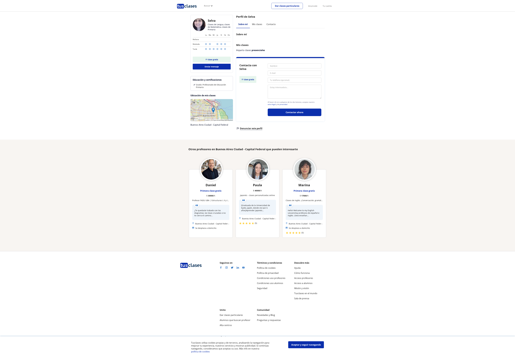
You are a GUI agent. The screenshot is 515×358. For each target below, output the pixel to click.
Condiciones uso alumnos (270, 283)
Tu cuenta (327, 6)
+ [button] (194, 103)
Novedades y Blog (266, 315)
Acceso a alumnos (303, 283)
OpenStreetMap (218, 120)
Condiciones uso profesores (271, 278)
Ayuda (297, 267)
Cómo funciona (302, 273)
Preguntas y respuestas (269, 320)
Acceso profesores (303, 278)
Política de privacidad (268, 273)
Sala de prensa (301, 298)
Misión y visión (301, 288)
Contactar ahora (294, 112)
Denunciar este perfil (251, 128)
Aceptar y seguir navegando (306, 344)
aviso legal (272, 104)
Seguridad (262, 288)
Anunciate (312, 6)
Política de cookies (266, 267)
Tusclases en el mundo (305, 293)
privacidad (283, 104)
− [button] (198, 103)
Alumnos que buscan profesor (235, 320)
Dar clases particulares (287, 5)
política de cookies (200, 351)
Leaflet (207, 120)
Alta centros (226, 325)
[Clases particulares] (187, 9)
